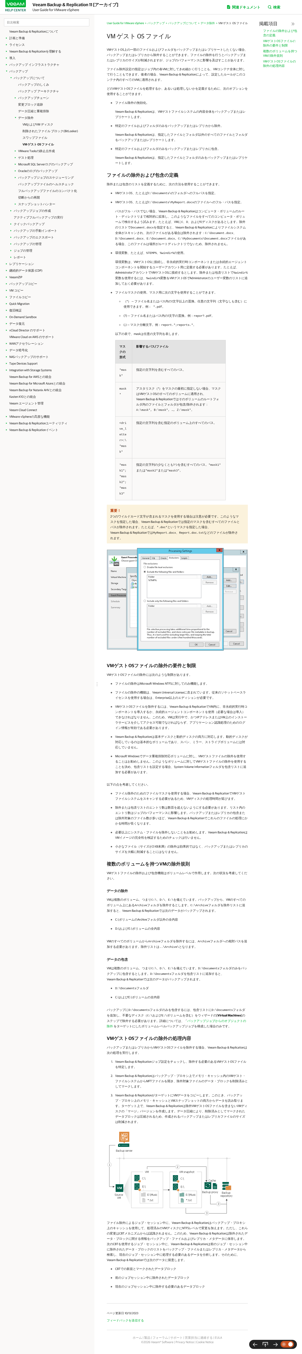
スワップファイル (35, 137)
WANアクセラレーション (26, 343)
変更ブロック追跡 (30, 104)
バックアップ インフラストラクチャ (34, 64)
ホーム (137, 1337)
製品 (147, 1337)
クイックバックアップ (29, 224)
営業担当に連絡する (199, 1337)
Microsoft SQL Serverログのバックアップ (45, 164)
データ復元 (17, 323)
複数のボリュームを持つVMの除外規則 (280, 53)
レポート (20, 257)
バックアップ (18, 71)
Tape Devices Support (23, 363)
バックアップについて (29, 78)
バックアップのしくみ (33, 84)
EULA (218, 1337)
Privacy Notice (185, 1342)
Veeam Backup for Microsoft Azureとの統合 (37, 383)
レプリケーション (21, 264)
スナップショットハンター (36, 204)
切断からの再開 (29, 197)
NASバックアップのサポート (29, 357)
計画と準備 (17, 38)
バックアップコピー (23, 284)
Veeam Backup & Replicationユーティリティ (38, 423)
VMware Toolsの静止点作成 (36, 151)
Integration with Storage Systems (30, 370)
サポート (176, 1337)
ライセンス (17, 44)
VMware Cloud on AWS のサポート (31, 337)
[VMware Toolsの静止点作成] (275, 1344)
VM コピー (16, 290)
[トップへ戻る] (265, 1344)
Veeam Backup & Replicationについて (33, 31)
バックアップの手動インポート (35, 230)
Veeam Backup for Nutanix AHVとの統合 (35, 390)
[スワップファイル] (255, 1344)
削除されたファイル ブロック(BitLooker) (50, 131)
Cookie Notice (205, 1342)
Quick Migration (19, 303)
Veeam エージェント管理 (26, 403)
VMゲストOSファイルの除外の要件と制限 (279, 43)
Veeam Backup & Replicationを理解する (35, 51)
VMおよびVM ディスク (38, 124)
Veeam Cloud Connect (23, 410)
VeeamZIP (15, 277)
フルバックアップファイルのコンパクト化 (47, 191)
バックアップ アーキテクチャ (38, 91)
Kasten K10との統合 (22, 396)
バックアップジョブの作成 (32, 210)
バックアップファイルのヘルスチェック (46, 184)
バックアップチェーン (33, 98)
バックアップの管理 (28, 244)
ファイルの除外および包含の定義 (280, 33)
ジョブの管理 (23, 250)
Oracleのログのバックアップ (37, 171)
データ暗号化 (18, 350)
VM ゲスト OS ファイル (38, 144)
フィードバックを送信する (125, 1320)
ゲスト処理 (26, 157)
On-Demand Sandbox (23, 317)
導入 (12, 58)
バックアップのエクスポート (34, 237)
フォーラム (160, 1337)
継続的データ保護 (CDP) (25, 270)
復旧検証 (15, 310)
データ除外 (26, 118)
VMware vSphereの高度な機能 (29, 416)
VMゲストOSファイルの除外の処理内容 (279, 64)
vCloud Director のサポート (27, 330)
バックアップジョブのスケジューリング (46, 177)
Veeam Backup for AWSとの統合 (30, 377)
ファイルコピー (20, 297)
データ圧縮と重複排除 (33, 111)
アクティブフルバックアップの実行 (38, 217)
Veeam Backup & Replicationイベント (33, 430)
